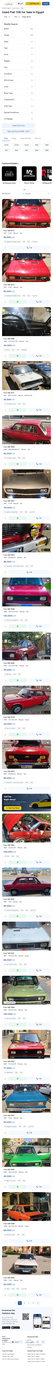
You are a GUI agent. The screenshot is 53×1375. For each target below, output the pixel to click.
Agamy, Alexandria (12, 512)
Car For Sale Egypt (8, 1354)
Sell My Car (34, 4)
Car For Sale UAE (7, 1356)
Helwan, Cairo (10, 1235)
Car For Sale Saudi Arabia (10, 1359)
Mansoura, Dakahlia (12, 620)
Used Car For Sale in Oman (36, 1361)
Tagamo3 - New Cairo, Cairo (14, 566)
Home (29, 1340)
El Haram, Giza (10, 458)
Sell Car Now (13, 808)
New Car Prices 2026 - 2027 (18, 131)
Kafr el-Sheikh (10, 728)
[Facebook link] (27, 1342)
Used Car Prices (18, 126)
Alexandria (9, 1072)
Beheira (8, 674)
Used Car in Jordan (33, 1356)
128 (28, 242)
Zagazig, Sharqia (11, 1126)
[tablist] (26, 138)
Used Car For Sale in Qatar (35, 1359)
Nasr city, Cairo (11, 1018)
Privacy (29, 1347)
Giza (7, 856)
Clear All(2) (26, 17)
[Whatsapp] (18, 302)
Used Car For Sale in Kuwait (36, 1354)
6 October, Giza (11, 404)
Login (46, 4)
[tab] (6, 138)
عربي (21, 3)
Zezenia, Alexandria (12, 910)
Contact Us (31, 1342)
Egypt (17, 1342)
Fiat (24, 242)
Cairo (7, 350)
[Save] (48, 202)
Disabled (23, 350)
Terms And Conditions (34, 1345)
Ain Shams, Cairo (11, 964)
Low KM (34, 242)
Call (30, 248)
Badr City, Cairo (11, 1180)
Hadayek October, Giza (13, 242)
